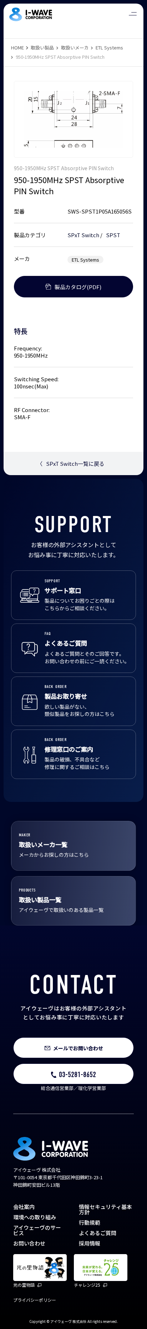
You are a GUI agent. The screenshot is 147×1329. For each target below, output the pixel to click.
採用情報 (89, 1243)
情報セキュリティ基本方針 (105, 1209)
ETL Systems (109, 47)
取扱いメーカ (75, 47)
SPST (113, 235)
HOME (17, 47)
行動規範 (89, 1222)
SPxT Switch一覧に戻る (71, 463)
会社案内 (24, 1206)
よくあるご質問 (97, 1233)
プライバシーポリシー (34, 1300)
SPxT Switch (83, 235)
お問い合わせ (29, 1243)
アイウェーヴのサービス (37, 1230)
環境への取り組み (34, 1217)
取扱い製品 (42, 47)
